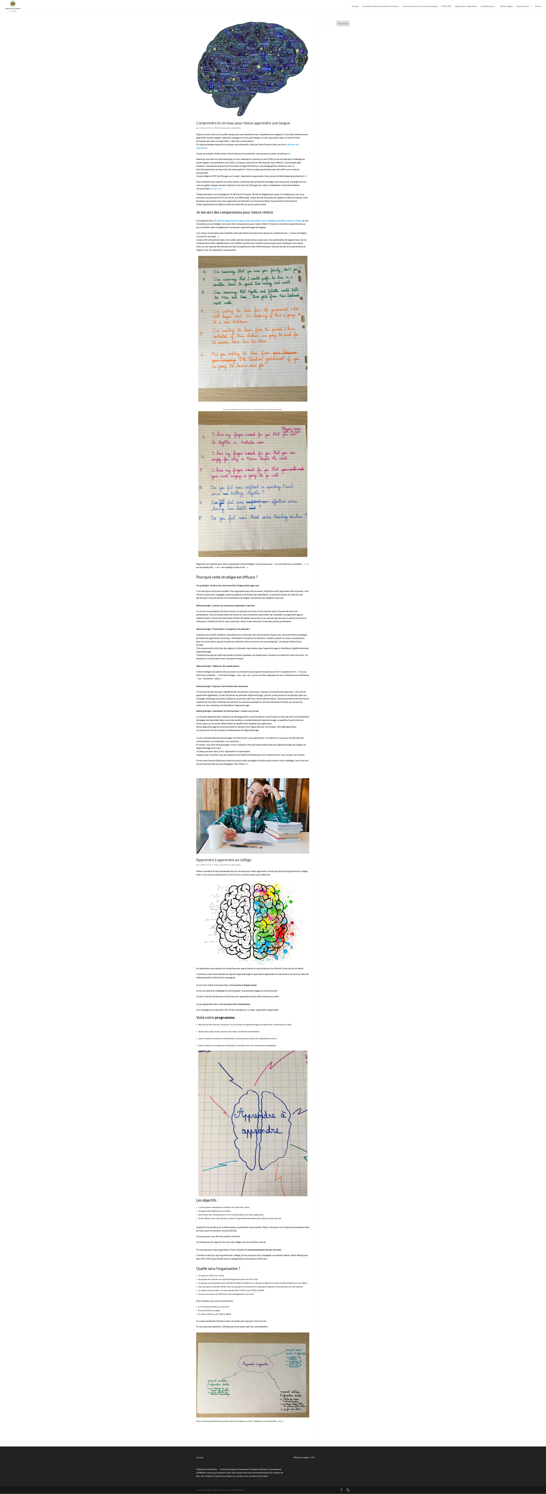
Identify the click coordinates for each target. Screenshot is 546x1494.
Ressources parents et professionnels (420, 6)
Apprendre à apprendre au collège (223, 859)
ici (305, 176)
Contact (200, 1457)
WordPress (239, 1490)
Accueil (355, 6)
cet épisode (216, 188)
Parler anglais (506, 6)
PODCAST (447, 6)
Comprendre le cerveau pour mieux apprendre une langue (243, 123)
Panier (538, 6)
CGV (312, 1457)
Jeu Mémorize (487, 6)
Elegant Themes (213, 1490)
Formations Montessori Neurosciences (380, 6)
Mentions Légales (301, 1457)
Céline (202, 128)
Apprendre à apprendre (466, 6)
